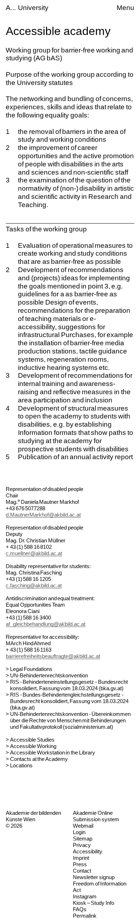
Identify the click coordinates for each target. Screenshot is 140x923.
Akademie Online (93, 813)
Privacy (82, 845)
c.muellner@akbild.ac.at (34, 553)
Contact (82, 871)
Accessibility (87, 851)
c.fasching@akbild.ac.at (34, 585)
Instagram (85, 896)
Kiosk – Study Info (93, 903)
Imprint (81, 858)
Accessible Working (33, 746)
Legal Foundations (31, 669)
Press (80, 864)
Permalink (85, 916)
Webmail (83, 826)
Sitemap (82, 839)
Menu (125, 7)
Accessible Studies (32, 740)
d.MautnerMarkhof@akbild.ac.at (43, 515)
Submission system (96, 819)
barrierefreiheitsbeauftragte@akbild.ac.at (53, 656)
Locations (21, 765)
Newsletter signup (94, 877)
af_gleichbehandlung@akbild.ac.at (45, 624)
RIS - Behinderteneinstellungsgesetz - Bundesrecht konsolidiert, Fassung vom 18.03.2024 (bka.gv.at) (69, 685)
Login (79, 832)
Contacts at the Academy (39, 759)
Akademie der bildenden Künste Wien (33, 816)
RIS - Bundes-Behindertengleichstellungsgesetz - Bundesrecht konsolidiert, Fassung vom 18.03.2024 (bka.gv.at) (69, 701)
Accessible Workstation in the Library (52, 752)
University (33, 7)
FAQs (80, 909)
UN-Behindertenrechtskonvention (49, 675)
